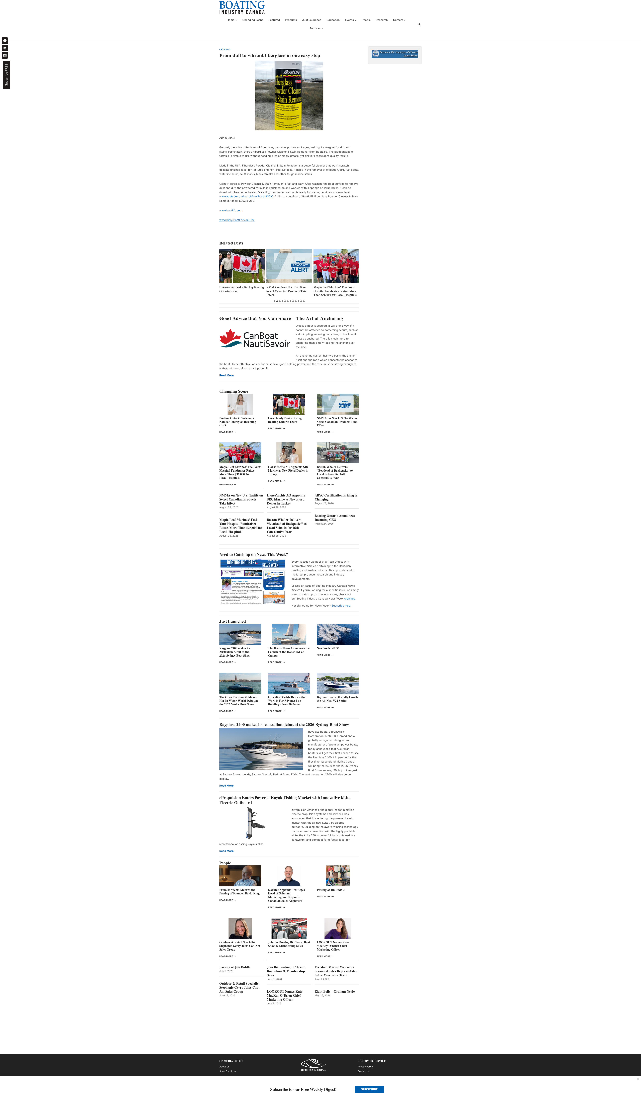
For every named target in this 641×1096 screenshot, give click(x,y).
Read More (226, 375)
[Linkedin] (5, 48)
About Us (224, 1066)
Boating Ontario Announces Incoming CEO (335, 518)
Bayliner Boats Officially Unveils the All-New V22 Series (337, 699)
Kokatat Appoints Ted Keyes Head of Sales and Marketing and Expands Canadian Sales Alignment (286, 895)
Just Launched (311, 20)
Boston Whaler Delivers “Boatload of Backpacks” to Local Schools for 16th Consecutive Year (335, 472)
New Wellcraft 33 (328, 648)
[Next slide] (353, 274)
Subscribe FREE (6, 75)
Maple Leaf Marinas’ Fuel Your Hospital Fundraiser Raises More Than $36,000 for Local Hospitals (287, 291)
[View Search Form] (419, 24)
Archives (349, 598)
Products (291, 20)
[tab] (274, 301)
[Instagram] (5, 55)
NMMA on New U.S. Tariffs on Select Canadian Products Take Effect (239, 291)
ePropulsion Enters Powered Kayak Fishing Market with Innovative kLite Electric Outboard (284, 800)
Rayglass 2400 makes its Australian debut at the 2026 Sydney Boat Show (234, 651)
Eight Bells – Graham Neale (335, 991)
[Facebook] (5, 40)
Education (333, 20)
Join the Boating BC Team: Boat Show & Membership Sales (289, 944)
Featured (274, 20)
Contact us (363, 1071)
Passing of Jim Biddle (331, 890)
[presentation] (242, 266)
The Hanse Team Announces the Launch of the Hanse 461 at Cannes (289, 651)
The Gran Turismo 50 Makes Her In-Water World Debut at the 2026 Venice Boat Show (238, 700)
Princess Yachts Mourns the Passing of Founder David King (239, 892)
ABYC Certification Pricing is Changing (336, 497)
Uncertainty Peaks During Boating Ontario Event (285, 420)
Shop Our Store (227, 1071)
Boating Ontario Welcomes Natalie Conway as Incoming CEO (237, 421)
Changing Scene (252, 20)
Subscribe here (341, 605)
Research (382, 20)
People (366, 20)
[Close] (638, 1079)
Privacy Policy (365, 1066)
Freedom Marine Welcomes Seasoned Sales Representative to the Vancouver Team (336, 971)
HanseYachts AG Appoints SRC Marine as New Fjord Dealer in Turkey (333, 291)
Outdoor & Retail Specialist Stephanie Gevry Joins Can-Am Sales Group (239, 946)
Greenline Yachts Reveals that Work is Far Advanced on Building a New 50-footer (287, 700)
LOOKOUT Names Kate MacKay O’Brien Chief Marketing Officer (333, 946)
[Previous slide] (224, 274)
